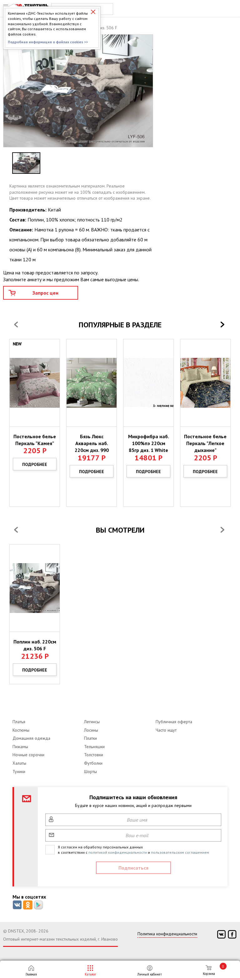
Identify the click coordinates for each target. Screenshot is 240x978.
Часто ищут (166, 730)
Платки (90, 738)
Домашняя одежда (31, 738)
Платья (18, 721)
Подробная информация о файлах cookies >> (48, 42)
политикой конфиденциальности (117, 852)
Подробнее (34, 464)
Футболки (93, 763)
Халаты (19, 763)
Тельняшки (94, 746)
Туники (18, 771)
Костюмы (20, 730)
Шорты (90, 771)
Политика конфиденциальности (167, 934)
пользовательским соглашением (180, 852)
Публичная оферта (174, 721)
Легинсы (92, 721)
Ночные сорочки (28, 754)
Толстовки (93, 754)
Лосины (91, 730)
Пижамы (20, 746)
